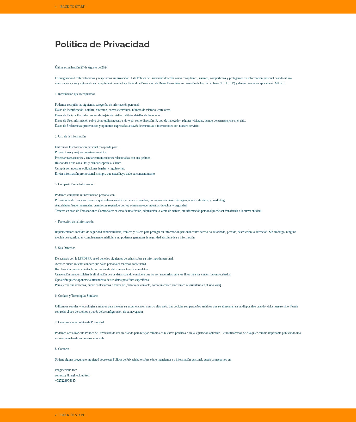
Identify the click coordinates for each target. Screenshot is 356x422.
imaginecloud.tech (66, 370)
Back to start (72, 7)
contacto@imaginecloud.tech (72, 375)
